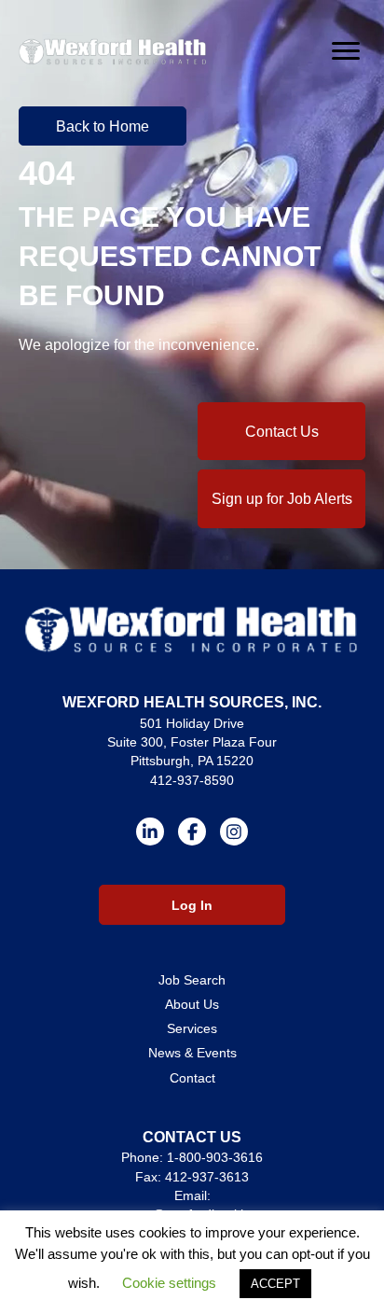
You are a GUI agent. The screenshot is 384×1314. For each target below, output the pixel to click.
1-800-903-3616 (215, 1157)
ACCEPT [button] (275, 1284)
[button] (102, 126)
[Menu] (345, 51)
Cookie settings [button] (169, 1283)
